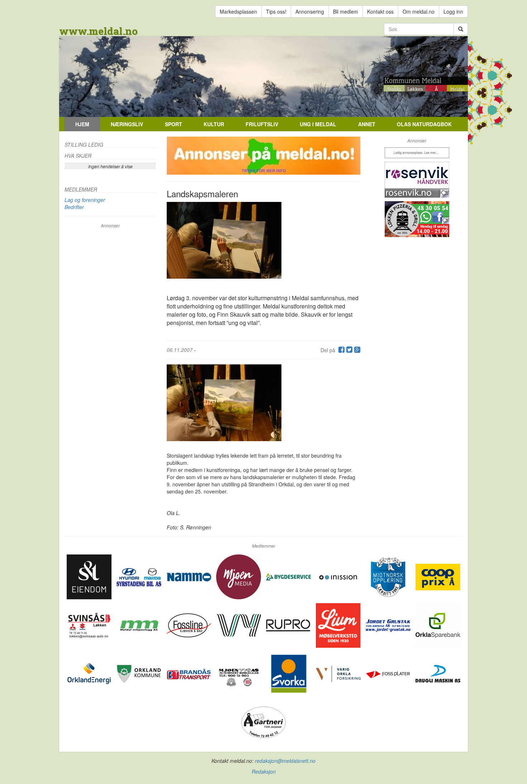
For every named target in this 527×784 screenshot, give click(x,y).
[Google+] (356, 350)
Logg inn (453, 11)
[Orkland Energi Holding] (90, 673)
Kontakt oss (380, 11)
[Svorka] (289, 673)
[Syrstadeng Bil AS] (140, 576)
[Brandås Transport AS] (189, 673)
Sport (173, 124)
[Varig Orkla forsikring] (339, 673)
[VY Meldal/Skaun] (239, 624)
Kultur (214, 124)
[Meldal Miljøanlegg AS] (140, 624)
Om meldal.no (419, 11)
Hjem (82, 124)
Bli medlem (345, 11)
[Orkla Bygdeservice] (289, 576)
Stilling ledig (84, 144)
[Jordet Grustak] (389, 624)
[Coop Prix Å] (438, 576)
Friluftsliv (262, 124)
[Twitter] (348, 350)
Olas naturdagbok (424, 124)
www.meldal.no (98, 31)
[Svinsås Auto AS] (90, 624)
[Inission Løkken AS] (339, 576)
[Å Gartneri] (263, 721)
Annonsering (309, 11)
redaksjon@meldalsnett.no (285, 760)
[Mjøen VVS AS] (239, 673)
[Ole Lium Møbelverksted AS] (339, 624)
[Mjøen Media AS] (239, 576)
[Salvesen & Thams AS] (90, 576)
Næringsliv (127, 124)
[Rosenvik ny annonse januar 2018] (416, 180)
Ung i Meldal (318, 124)
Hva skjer (78, 155)
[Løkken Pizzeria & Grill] (416, 219)
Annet (366, 124)
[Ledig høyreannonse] (416, 152)
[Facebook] (341, 350)
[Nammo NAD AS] (189, 576)
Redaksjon (264, 771)
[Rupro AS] (289, 624)
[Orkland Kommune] (140, 673)
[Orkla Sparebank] (438, 624)
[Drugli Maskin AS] (438, 673)
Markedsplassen (238, 11)
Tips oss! (276, 11)
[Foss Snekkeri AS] (189, 624)
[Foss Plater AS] (389, 673)
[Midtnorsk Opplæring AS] (389, 576)
